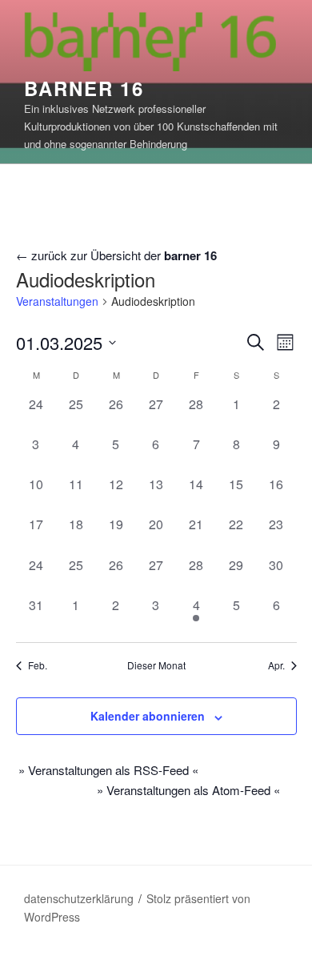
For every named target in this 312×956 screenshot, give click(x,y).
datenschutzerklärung (79, 898)
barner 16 (84, 88)
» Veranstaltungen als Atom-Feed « (188, 789)
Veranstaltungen (57, 301)
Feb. (37, 665)
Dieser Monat (156, 665)
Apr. (276, 665)
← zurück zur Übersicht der (116, 255)
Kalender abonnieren (147, 716)
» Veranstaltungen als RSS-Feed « (108, 769)
